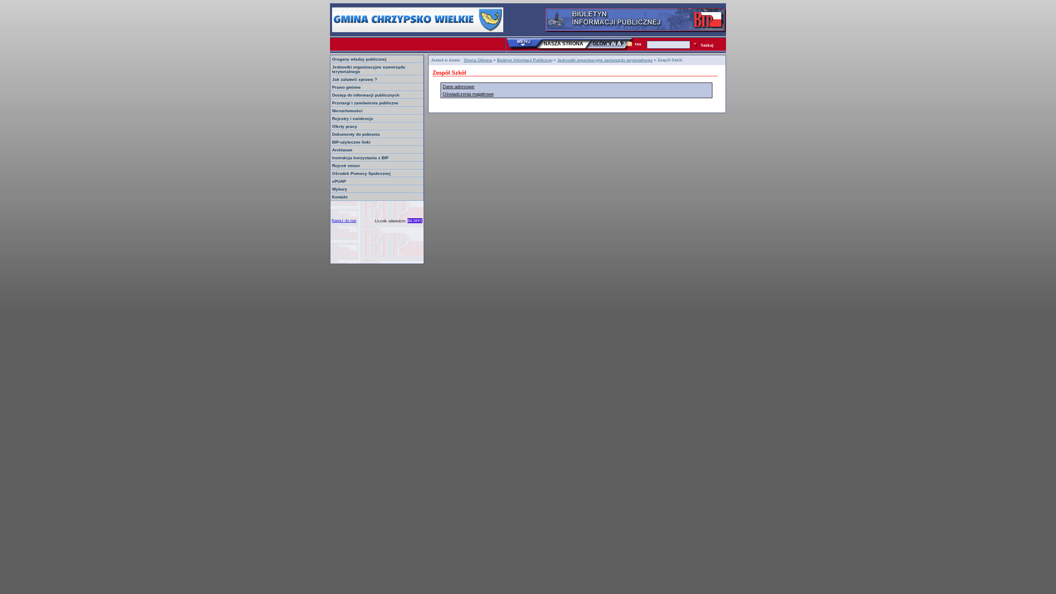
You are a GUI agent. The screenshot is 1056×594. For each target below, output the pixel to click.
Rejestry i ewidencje (352, 118)
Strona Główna (478, 60)
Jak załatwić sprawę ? (354, 79)
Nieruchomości (347, 110)
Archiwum (342, 150)
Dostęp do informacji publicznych (365, 95)
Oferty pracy (344, 126)
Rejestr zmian (346, 165)
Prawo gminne (346, 87)
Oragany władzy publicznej (359, 59)
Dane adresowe (458, 86)
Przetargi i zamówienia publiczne (365, 103)
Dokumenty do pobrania (356, 134)
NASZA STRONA (563, 43)
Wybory (339, 189)
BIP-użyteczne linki (351, 142)
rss (638, 44)
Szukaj (707, 45)
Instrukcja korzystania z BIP (360, 158)
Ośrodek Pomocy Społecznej (361, 173)
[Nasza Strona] (417, 29)
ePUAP (339, 181)
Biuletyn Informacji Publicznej (524, 60)
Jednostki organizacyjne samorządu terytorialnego (605, 60)
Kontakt (339, 197)
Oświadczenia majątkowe (468, 94)
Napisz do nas (344, 221)
